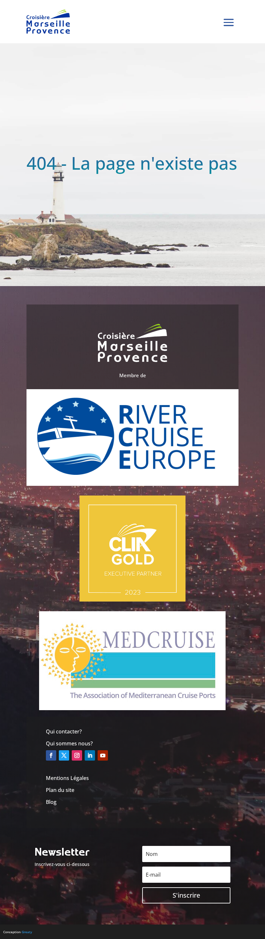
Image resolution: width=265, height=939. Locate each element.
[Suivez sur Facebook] (51, 755)
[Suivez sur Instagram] (77, 755)
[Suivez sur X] (64, 755)
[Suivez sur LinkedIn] (90, 755)
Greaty (27, 932)
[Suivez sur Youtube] (103, 755)
